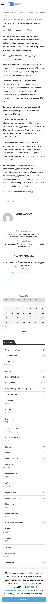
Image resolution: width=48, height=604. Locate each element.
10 (5, 313)
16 (42, 313)
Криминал (9, 409)
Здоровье (9, 400)
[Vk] (36, 4)
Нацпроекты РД (25, 458)
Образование (11, 474)
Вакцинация (25, 382)
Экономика (10, 553)
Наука (25, 447)
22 (36, 318)
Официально (25, 492)
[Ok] (41, 4)
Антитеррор (25, 371)
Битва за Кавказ (25, 377)
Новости (9, 464)
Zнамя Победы (25, 355)
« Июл (23, 331)
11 (12, 313)
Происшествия (11, 513)
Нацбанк (25, 452)
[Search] (45, 4)
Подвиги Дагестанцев (25, 498)
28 (30, 322)
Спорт (8, 528)
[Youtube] (33, 4)
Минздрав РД (9, 201)
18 (12, 318)
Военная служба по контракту (25, 388)
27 (24, 322)
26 (18, 322)
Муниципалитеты (13, 437)
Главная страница (9, 12)
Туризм (8, 538)
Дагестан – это (25, 394)
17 (5, 318)
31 (5, 326)
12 (18, 313)
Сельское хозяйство (25, 523)
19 (18, 318)
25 (12, 322)
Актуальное (10, 361)
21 (30, 318)
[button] (5, 267)
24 (5, 322)
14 (30, 313)
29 (36, 322)
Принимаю (24, 600)
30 (42, 322)
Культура (9, 419)
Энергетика (25, 562)
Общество (9, 483)
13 (24, 313)
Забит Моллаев (14, 30)
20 (24, 318)
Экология (25, 547)
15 (36, 313)
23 (42, 318)
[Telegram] (39, 4)
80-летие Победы (25, 350)
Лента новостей (12, 428)
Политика (9, 504)
